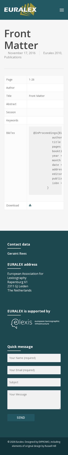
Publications (13, 57)
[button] (62, 10)
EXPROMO (44, 441)
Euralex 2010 (52, 53)
